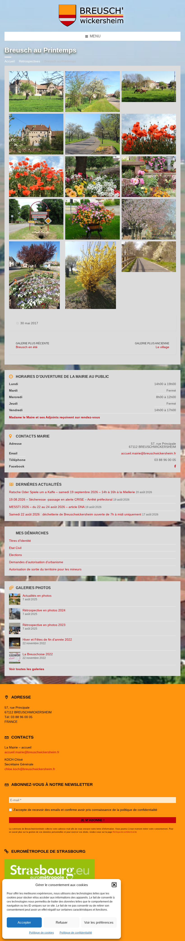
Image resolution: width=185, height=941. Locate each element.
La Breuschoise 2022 (38, 654)
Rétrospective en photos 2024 (44, 610)
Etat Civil (15, 548)
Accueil (10, 61)
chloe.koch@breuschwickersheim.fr (30, 769)
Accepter (24, 922)
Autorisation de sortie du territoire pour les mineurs (45, 569)
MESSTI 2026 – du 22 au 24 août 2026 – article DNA (46, 507)
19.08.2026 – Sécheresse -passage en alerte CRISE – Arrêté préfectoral (60, 499)
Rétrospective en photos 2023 (44, 625)
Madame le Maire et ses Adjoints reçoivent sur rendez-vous (54, 417)
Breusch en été (26, 347)
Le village (162, 347)
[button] (114, 884)
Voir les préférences (98, 922)
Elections (15, 555)
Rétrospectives (29, 61)
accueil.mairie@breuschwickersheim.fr (148, 453)
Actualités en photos (37, 595)
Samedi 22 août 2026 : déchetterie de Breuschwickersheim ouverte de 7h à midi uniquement (75, 514)
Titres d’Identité (20, 540)
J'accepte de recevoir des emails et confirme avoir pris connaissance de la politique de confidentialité (84, 810)
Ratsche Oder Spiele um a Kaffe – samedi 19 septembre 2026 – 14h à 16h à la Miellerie (72, 492)
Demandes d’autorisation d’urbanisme (36, 562)
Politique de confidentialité (76, 932)
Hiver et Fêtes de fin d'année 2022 (47, 639)
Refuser (61, 922)
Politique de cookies (41, 932)
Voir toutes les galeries (26, 669)
